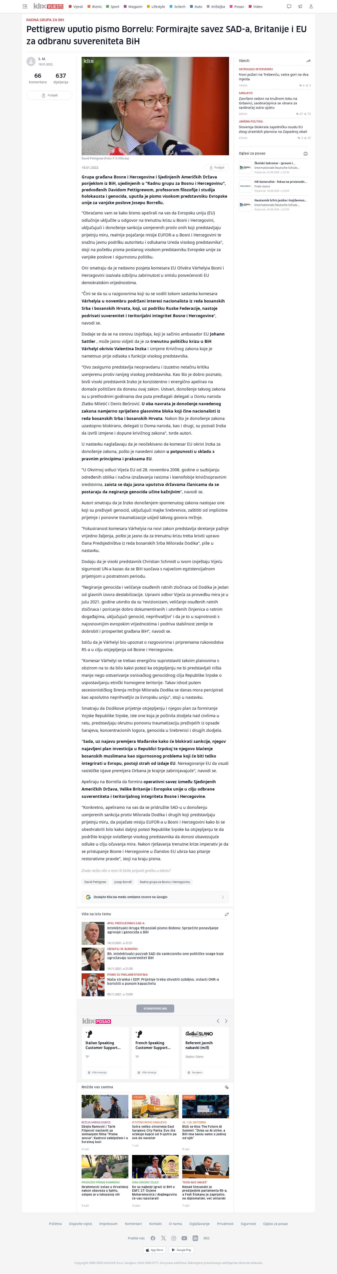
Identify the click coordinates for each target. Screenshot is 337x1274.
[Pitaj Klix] (289, 6)
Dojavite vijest (80, 1223)
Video (257, 6)
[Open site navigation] (25, 6)
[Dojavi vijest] (300, 6)
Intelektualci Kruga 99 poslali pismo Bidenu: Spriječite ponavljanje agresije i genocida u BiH (162, 930)
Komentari (133, 1223)
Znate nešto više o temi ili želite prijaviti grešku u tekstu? (126, 870)
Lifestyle (158, 6)
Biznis (97, 6)
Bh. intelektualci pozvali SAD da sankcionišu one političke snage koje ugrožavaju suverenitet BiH (165, 956)
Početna (55, 1223)
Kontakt (155, 1223)
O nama (175, 1223)
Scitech (179, 6)
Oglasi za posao (275, 1223)
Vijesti (78, 6)
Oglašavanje (199, 1223)
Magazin (135, 6)
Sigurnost (248, 1223)
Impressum (108, 1223)
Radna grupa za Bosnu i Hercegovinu (165, 882)
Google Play (184, 1250)
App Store (157, 1250)
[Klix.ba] (48, 6)
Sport (115, 6)
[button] (218, 1021)
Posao (239, 6)
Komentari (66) (155, 1008)
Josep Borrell (123, 882)
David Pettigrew (95, 882)
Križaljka (218, 6)
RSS (206, 1238)
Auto (198, 6)
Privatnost (225, 1223)
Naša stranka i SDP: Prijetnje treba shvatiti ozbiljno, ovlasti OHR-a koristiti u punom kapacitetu (163, 982)
